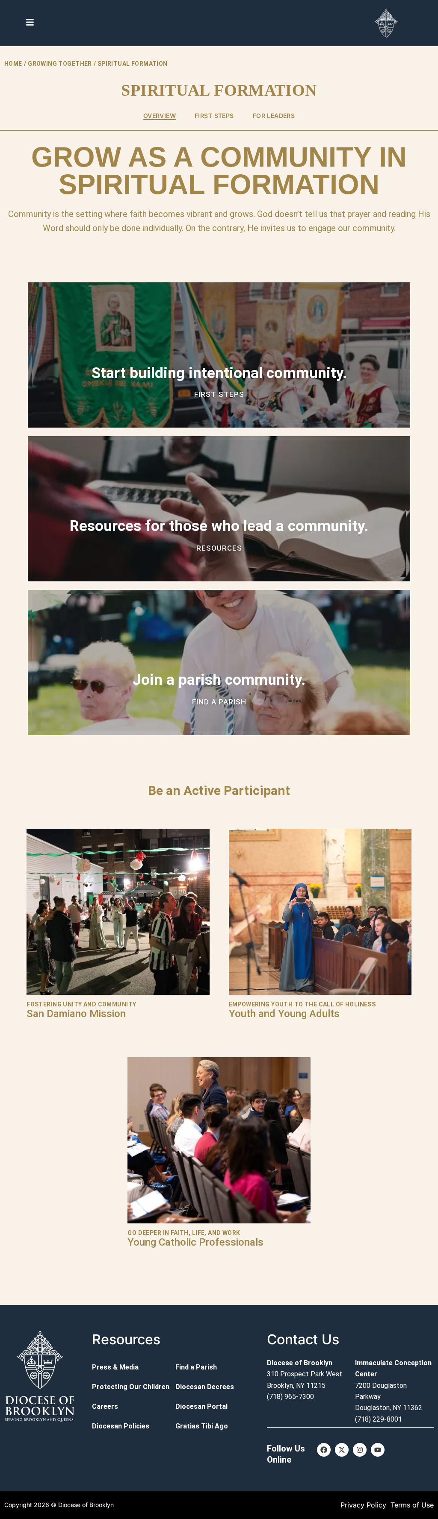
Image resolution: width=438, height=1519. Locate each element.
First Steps (214, 115)
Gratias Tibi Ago (201, 1426)
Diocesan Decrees (204, 1387)
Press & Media (115, 1367)
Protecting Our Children (130, 1387)
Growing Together (60, 63)
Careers (105, 1406)
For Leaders (274, 115)
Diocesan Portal (201, 1406)
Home (13, 63)
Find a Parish (196, 1367)
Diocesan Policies (120, 1426)
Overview (159, 115)
